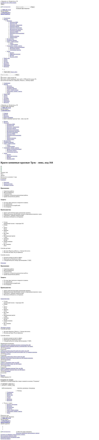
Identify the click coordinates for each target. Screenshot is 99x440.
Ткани (8, 51)
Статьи (9, 397)
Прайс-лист (7, 58)
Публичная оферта (5, 438)
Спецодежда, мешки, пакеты (14, 45)
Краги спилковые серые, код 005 (9, 364)
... (4, 69)
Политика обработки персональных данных (27, 433)
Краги (11, 34)
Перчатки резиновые (15, 30)
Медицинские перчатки (16, 29)
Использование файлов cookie (8, 436)
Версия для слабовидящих (8, 2)
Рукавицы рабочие (12, 40)
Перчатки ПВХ (14, 22)
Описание (6, 182)
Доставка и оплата (8, 185)
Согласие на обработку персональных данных (13, 434)
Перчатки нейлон (14, 26)
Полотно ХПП (14, 57)
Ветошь (12, 55)
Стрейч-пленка (14, 44)
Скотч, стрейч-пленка (12, 41)
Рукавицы (9, 408)
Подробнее (8, 348)
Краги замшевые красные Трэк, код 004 (11, 369)
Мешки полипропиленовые (17, 47)
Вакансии (6, 63)
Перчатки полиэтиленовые (17, 33)
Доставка (6, 62)
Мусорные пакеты (15, 48)
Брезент (12, 52)
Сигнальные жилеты (15, 50)
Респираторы (10, 39)
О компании (7, 18)
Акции (5, 59)
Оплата (6, 61)
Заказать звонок (5, 15)
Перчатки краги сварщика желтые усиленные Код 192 (15, 346)
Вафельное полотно (15, 54)
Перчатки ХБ (13, 23)
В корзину (3, 179)
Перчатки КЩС (14, 32)
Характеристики (8, 183)
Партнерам (7, 65)
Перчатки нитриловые (16, 27)
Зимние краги (13, 37)
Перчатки (9, 20)
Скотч (11, 43)
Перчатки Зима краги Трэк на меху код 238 (12, 358)
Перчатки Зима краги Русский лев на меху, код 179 (14, 352)
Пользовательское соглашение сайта (10, 437)
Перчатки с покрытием (16, 25)
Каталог (6, 19)
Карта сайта (10, 72)
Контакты (6, 66)
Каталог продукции (12, 404)
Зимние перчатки (14, 36)
